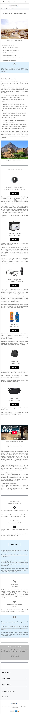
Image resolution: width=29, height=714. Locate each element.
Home (2, 8)
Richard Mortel (14, 160)
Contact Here (14, 544)
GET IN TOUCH (14, 656)
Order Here (14, 193)
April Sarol (14, 40)
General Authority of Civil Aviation (11, 134)
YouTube (20, 441)
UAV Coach (13, 441)
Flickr (20, 40)
